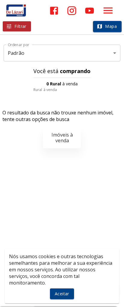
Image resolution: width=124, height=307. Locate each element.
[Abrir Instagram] (72, 10)
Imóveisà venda (62, 137)
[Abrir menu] (108, 10)
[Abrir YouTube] (89, 10)
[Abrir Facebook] (54, 10)
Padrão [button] (16, 53)
